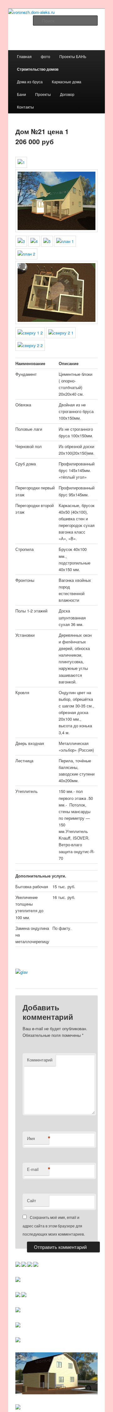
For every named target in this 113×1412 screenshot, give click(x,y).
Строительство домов (37, 69)
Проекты (43, 94)
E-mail (38, 1169)
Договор (67, 94)
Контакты (25, 106)
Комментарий (39, 1060)
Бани (21, 94)
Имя (38, 1138)
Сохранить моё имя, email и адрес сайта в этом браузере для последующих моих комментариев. (54, 1225)
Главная (24, 56)
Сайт (31, 1200)
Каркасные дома (66, 81)
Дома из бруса (30, 81)
